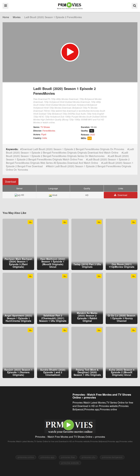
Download (10, 181)
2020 (92, 134)
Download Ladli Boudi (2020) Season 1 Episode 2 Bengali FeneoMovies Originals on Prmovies (73, 149)
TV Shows (45, 126)
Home (6, 17)
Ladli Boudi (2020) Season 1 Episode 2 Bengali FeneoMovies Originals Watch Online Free (67, 157)
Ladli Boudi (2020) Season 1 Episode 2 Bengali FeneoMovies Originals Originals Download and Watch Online (70, 150)
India (44, 137)
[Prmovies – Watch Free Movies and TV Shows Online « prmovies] (70, 5)
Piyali (43, 134)
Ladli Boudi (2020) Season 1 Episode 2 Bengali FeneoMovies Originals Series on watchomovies (67, 154)
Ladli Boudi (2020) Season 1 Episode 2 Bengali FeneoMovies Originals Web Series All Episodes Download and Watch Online (68, 161)
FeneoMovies (49, 130)
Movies (16, 17)
